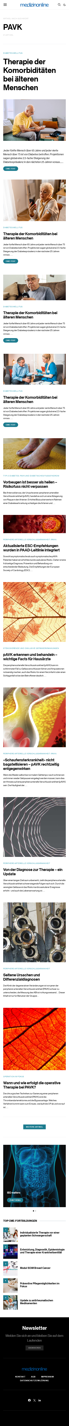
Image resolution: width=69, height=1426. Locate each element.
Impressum (47, 1376)
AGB (33, 1376)
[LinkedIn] (39, 1400)
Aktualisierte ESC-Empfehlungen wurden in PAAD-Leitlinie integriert (31, 547)
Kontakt (20, 1376)
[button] (64, 5)
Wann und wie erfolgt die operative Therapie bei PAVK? (31, 1085)
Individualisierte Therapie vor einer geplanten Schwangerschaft (40, 1234)
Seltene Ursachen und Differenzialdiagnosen (21, 977)
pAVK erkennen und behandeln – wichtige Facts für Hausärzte (30, 656)
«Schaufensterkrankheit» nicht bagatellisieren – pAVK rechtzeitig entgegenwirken (31, 764)
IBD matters (13, 1192)
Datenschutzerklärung (34, 1380)
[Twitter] (34, 1400)
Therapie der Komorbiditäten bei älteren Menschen (29, 74)
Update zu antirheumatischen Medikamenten (36, 1302)
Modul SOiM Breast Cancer (35, 1267)
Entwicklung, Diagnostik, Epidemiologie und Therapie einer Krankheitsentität (42, 1251)
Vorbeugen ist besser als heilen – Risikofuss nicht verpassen (30, 484)
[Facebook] (29, 1400)
